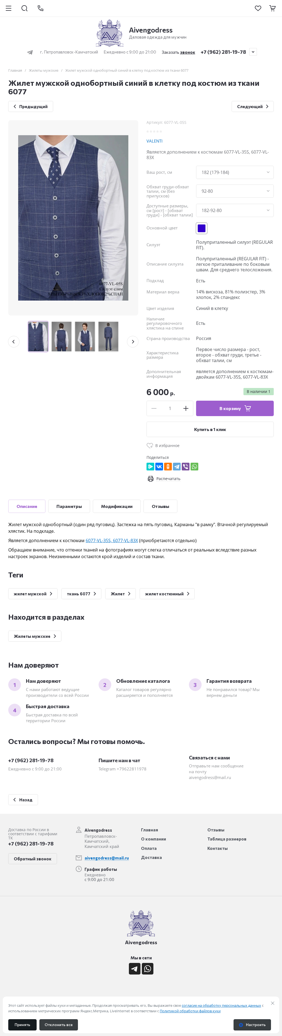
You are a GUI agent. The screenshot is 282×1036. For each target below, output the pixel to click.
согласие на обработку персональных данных (221, 1005)
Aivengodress (151, 29)
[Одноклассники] (168, 466)
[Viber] (185, 466)
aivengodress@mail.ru (107, 857)
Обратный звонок (32, 858)
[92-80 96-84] (235, 191)
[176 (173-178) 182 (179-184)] (235, 172)
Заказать (178, 52)
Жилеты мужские (43, 70)
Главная (15, 70)
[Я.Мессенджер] (150, 466)
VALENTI (154, 141)
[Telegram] (177, 466)
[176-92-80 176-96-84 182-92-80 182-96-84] (235, 210)
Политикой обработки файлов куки (190, 1010)
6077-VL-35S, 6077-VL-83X (112, 540)
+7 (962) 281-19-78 (223, 52)
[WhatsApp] (194, 466)
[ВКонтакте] (159, 466)
